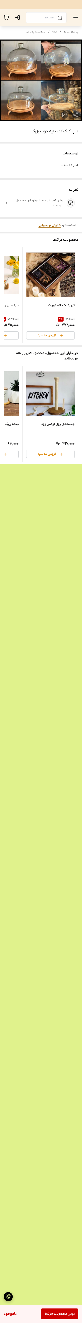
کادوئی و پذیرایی (36, 32)
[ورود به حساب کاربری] (18, 17)
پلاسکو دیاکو (71, 32)
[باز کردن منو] (74, 17)
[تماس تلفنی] (8, 1296)
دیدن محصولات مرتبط (59, 1314)
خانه (54, 32)
